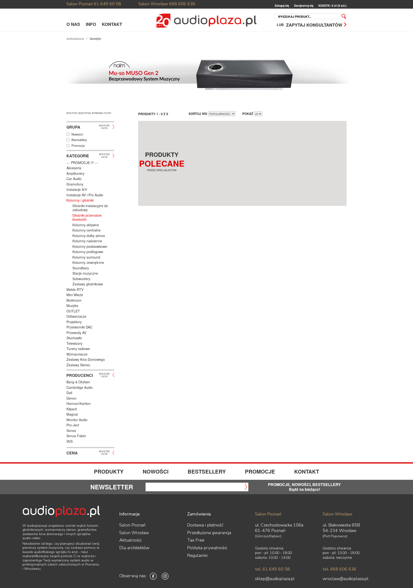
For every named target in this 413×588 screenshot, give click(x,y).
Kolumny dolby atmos (88, 235)
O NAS (73, 24)
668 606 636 (182, 4)
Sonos (71, 430)
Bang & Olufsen (78, 381)
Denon (71, 398)
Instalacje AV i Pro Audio (84, 194)
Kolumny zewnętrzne (88, 262)
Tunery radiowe (78, 348)
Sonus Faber (76, 435)
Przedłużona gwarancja (209, 533)
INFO (91, 24)
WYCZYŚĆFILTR (104, 126)
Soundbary (80, 268)
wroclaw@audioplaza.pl (346, 579)
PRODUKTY (109, 471)
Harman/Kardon (78, 403)
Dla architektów (134, 548)
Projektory (74, 321)
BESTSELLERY (207, 471)
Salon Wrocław (153, 4)
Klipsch (71, 409)
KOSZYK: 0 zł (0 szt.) (332, 5)
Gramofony (74, 184)
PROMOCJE (260, 471)
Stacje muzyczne (85, 273)
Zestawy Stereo (78, 364)
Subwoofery (81, 278)
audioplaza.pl (75, 38)
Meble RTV (74, 289)
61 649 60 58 (107, 4)
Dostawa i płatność (205, 525)
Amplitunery (75, 173)
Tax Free (195, 540)
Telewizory (74, 343)
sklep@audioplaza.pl (275, 579)
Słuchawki (74, 337)
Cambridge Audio (79, 387)
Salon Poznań (79, 4)
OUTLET (73, 311)
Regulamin (197, 555)
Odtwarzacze (76, 316)
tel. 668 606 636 (339, 569)
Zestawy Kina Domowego (85, 359)
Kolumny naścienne (87, 240)
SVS (69, 441)
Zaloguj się (282, 5)
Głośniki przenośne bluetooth (87, 217)
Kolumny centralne (86, 230)
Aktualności (130, 540)
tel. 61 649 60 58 (272, 569)
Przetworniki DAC (79, 327)
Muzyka (72, 305)
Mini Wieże (74, 294)
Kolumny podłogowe (87, 251)
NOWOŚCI (155, 471)
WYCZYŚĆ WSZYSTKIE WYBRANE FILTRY (88, 113)
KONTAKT (112, 24)
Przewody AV (76, 332)
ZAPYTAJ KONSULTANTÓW (314, 24)
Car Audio (74, 178)
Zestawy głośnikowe (87, 284)
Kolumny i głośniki (80, 200)
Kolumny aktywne (85, 224)
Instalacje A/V (76, 189)
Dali (69, 392)
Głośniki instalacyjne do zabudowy (90, 207)
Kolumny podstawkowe (89, 246)
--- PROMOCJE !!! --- (82, 162)
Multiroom (74, 300)
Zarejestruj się (304, 5)
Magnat (72, 414)
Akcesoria (73, 167)
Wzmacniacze (76, 354)
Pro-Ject (72, 425)
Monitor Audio (76, 419)
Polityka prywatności (207, 548)
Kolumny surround (86, 257)
